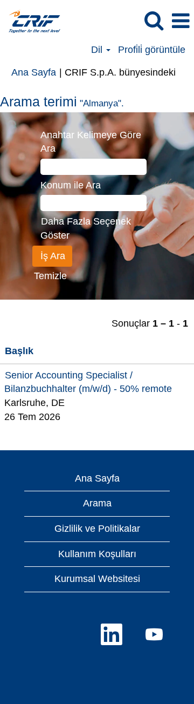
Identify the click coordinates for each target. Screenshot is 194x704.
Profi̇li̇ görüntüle (151, 49)
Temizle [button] (50, 275)
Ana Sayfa (33, 72)
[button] (180, 21)
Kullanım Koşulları (97, 554)
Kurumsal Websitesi (97, 578)
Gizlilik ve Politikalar (97, 528)
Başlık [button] (19, 351)
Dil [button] (98, 49)
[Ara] (153, 21)
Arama (97, 503)
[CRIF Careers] (30, 20)
